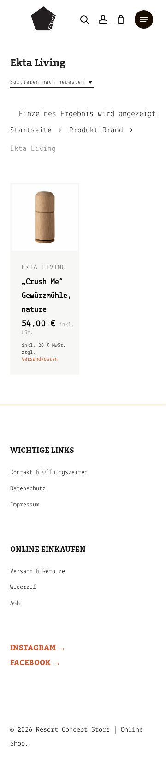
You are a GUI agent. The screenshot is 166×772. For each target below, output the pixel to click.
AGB (15, 603)
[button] (144, 19)
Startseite (31, 130)
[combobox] (52, 82)
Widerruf (23, 587)
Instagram (33, 648)
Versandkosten (40, 359)
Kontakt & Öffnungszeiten (49, 472)
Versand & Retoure (37, 571)
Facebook (30, 663)
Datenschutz (28, 488)
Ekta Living (44, 267)
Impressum (24, 504)
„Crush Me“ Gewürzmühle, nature (46, 296)
